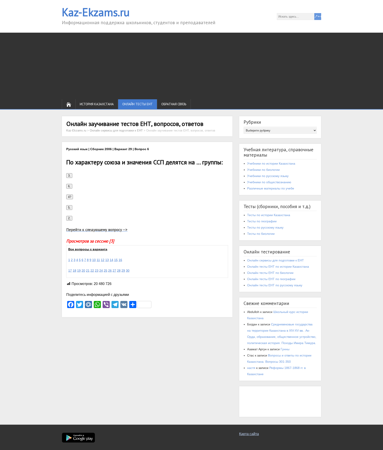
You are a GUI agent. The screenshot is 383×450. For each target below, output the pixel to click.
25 (105, 270)
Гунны (285, 349)
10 (94, 260)
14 (111, 260)
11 (98, 260)
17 (70, 270)
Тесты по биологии (261, 233)
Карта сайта (249, 434)
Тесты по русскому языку (265, 227)
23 (96, 270)
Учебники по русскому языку (268, 176)
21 (88, 270)
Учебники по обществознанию (269, 182)
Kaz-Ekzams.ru (96, 12)
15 (116, 260)
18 (74, 270)
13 (107, 260)
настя (251, 368)
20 (83, 270)
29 (123, 270)
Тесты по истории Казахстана (268, 215)
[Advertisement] (191, 66)
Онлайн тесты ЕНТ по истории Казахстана (278, 266)
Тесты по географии (262, 221)
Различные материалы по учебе (270, 188)
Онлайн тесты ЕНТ (137, 104)
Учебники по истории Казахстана (271, 163)
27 (114, 270)
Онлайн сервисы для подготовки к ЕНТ (275, 260)
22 (92, 270)
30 (127, 270)
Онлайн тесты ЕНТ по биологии (270, 273)
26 (110, 270)
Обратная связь (173, 104)
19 (79, 270)
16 (120, 260)
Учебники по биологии (263, 169)
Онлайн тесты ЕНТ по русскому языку (274, 285)
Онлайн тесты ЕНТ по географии (271, 279)
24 (101, 270)
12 (102, 260)
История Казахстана (97, 104)
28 (119, 270)
